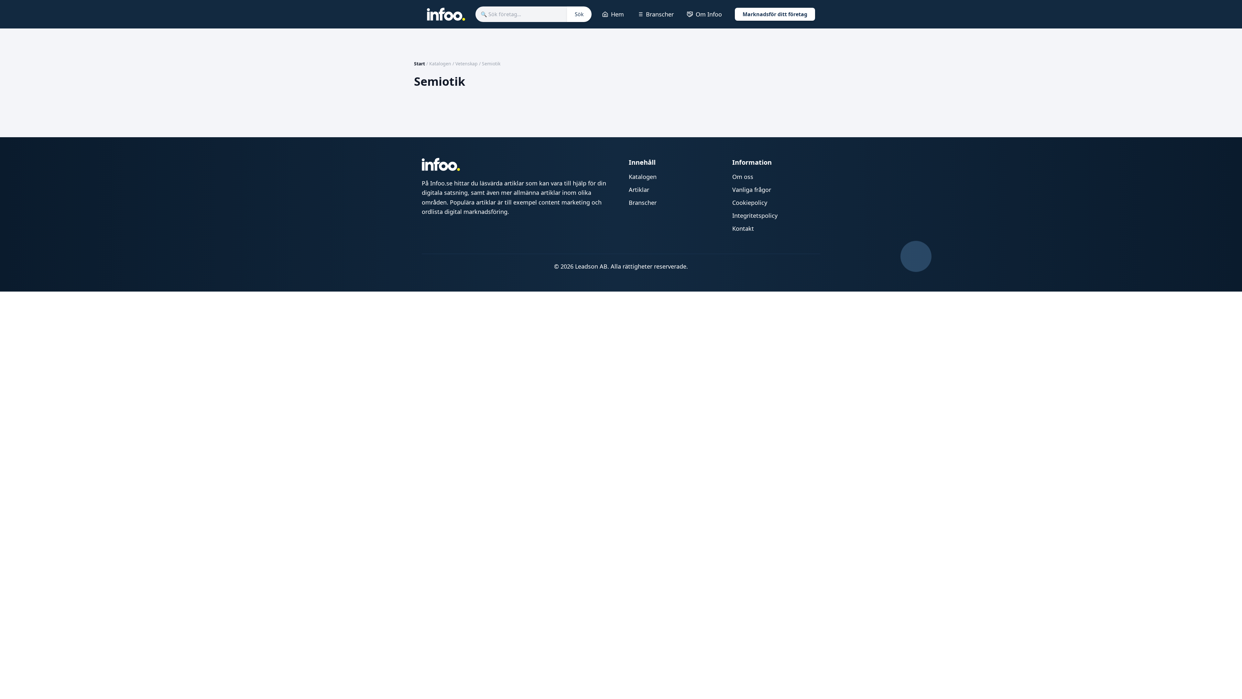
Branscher (660, 14)
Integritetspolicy (755, 215)
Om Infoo (709, 14)
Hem (617, 14)
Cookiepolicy (749, 202)
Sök (579, 14)
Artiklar (639, 190)
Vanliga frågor (751, 190)
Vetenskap (466, 64)
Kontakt (743, 228)
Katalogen (440, 64)
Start (419, 64)
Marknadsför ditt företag (775, 14)
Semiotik (491, 64)
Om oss (742, 177)
